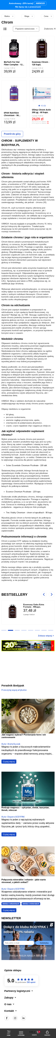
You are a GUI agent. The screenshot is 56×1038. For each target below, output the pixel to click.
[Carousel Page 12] (17, 630)
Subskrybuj (44, 943)
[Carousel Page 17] (50, 630)
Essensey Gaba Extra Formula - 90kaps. (33, 605)
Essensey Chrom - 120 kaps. (40, 63)
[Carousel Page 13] (24, 630)
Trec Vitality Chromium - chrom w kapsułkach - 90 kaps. (29, 513)
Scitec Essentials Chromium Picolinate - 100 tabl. (26, 465)
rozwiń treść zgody (13, 951)
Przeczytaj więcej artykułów (14, 690)
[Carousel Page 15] (37, 630)
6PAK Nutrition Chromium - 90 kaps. (11, 115)
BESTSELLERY (14, 594)
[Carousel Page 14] (30, 630)
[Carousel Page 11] (10, 630)
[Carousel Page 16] (44, 630)
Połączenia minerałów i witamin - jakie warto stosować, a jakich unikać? (23, 880)
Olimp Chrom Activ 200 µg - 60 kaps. (41, 111)
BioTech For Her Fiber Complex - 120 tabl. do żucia (14, 64)
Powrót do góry (12, 134)
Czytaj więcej (9, 761)
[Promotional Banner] (28, 645)
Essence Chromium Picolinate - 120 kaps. (23, 492)
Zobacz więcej (45, 636)
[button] (34, 1032)
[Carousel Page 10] (4, 630)
